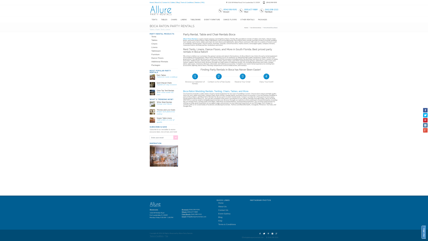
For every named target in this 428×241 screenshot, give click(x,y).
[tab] (195, 79)
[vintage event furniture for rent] (152, 104)
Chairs (154, 44)
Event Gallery (224, 214)
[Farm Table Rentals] (152, 77)
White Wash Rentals (164, 102)
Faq (167, 236)
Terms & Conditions (187, 2)
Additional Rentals (159, 62)
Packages (155, 65)
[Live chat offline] (424, 232)
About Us (158, 2)
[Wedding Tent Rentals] (152, 92)
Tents (153, 37)
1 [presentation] (195, 76)
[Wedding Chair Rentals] (152, 84)
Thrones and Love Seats (166, 110)
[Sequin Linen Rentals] (152, 120)
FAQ (203, 2)
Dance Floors (157, 58)
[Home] (161, 10)
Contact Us (165, 2)
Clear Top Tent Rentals (165, 90)
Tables (154, 40)
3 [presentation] (243, 76)
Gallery (173, 2)
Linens (154, 47)
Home (152, 2)
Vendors (197, 2)
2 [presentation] (219, 76)
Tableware (156, 51)
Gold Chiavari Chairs (164, 83)
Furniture (155, 54)
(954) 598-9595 (271, 2)
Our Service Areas (255, 27)
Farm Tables (161, 75)
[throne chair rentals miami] (152, 111)
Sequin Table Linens (164, 118)
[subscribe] (175, 137)
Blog (178, 2)
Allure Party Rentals (190, 39)
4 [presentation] (266, 76)
